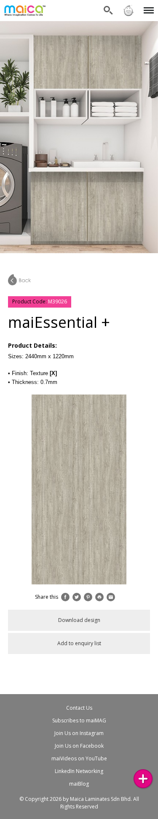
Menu (147, 5)
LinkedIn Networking (79, 771)
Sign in (128, 5)
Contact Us (79, 707)
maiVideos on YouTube (79, 758)
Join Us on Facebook (79, 745)
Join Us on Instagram (79, 733)
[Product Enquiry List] (143, 778)
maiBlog (79, 783)
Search (108, 5)
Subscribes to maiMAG (79, 720)
